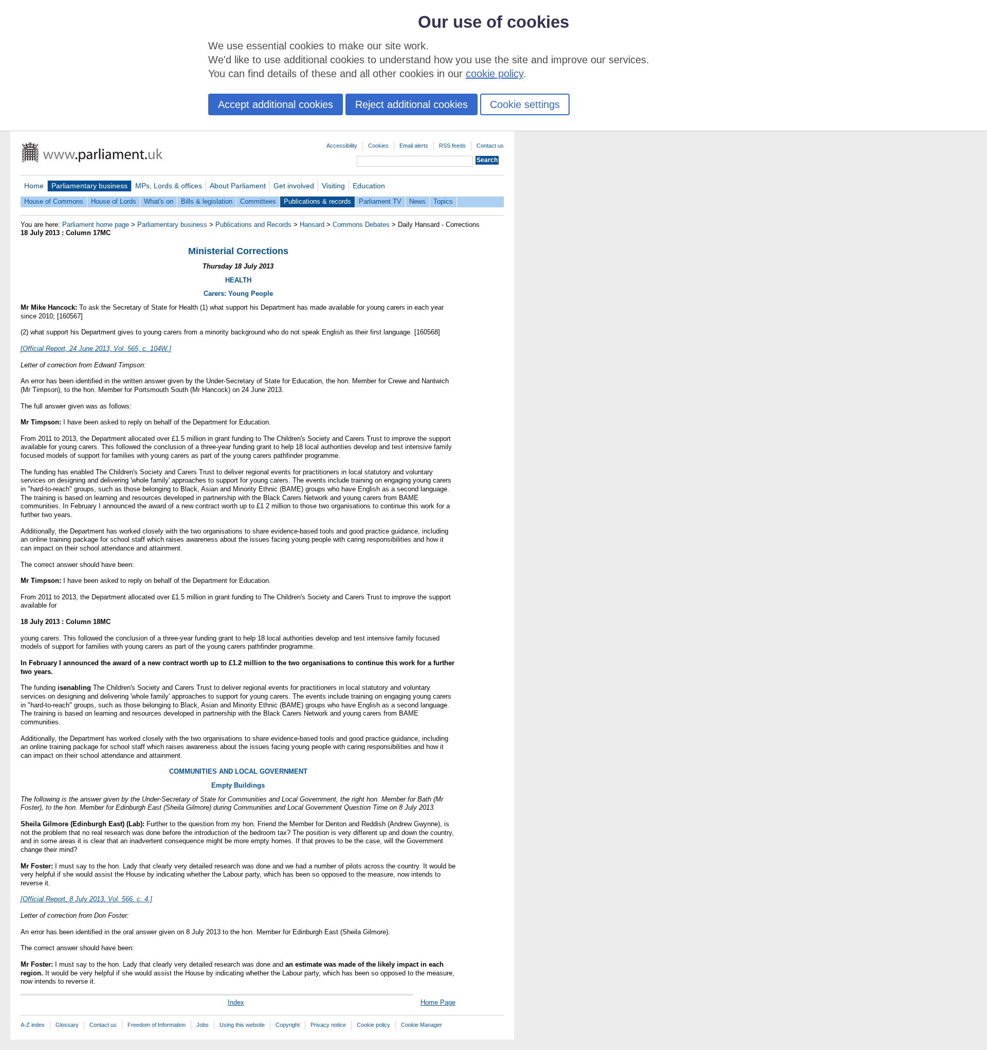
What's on (158, 201)
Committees (258, 201)
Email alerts (413, 146)
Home (34, 186)
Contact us (490, 146)
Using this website (242, 1025)
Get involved (293, 186)
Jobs (202, 1025)
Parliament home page (95, 224)
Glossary (67, 1025)
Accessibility (341, 146)
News (417, 201)
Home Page (438, 1002)
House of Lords (113, 201)
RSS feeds (452, 146)
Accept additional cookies (275, 104)
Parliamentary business (89, 186)
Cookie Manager (421, 1025)
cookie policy (494, 73)
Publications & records (317, 201)
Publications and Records (253, 224)
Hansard (312, 224)
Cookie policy (373, 1025)
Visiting (333, 186)
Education (369, 186)
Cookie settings (525, 104)
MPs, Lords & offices (168, 186)
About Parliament (238, 186)
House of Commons (53, 201)
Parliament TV (380, 201)
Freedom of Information (156, 1025)
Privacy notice (328, 1025)
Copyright (288, 1025)
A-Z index (33, 1025)
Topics (443, 201)
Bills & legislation (206, 201)
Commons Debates (361, 224)
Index (236, 1002)
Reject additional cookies (411, 104)
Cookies (378, 146)
